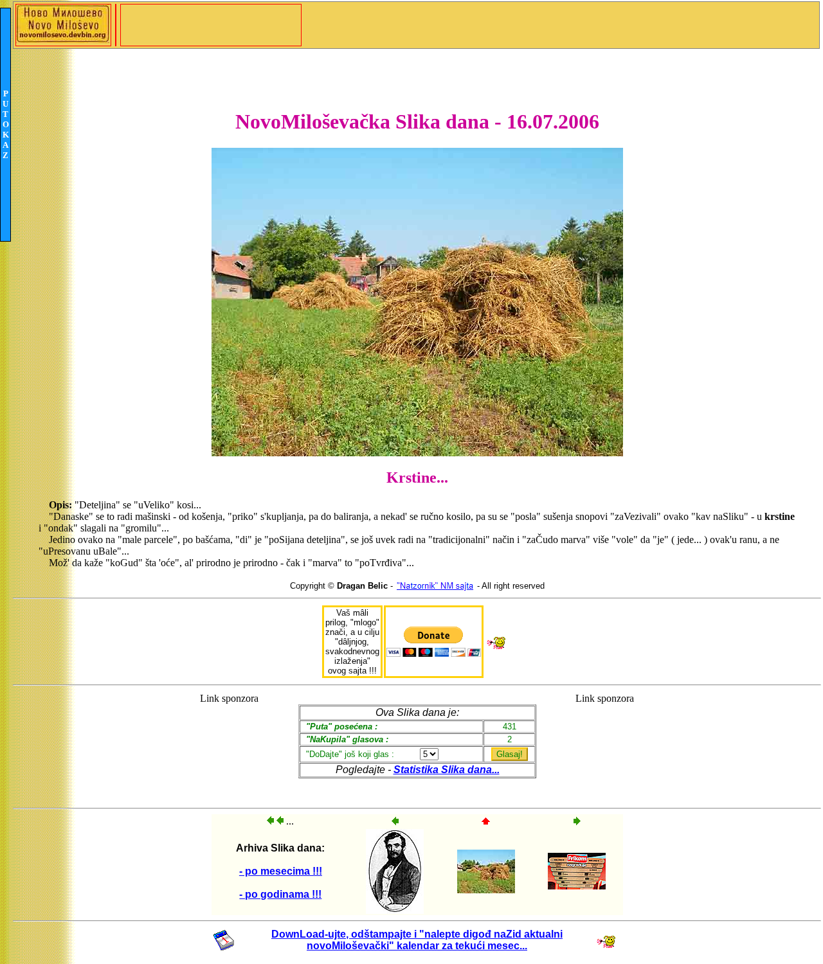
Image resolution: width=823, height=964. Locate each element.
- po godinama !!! (280, 894)
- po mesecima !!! (280, 871)
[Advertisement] (229, 744)
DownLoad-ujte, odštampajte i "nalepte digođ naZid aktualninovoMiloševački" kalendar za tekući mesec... (417, 940)
